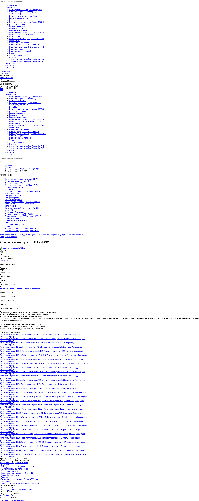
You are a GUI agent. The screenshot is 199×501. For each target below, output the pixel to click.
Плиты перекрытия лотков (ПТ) (22, 12)
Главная (8, 165)
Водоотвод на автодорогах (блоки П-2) (25, 16)
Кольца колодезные (17, 26)
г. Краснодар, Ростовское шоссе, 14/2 (16, 490)
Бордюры (13, 20)
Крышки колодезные (18, 30)
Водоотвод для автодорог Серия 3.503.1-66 (28, 22)
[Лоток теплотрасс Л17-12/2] (12, 248)
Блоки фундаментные (18, 18)
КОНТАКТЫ (10, 68)
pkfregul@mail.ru (7, 487)
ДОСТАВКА (9, 66)
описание (4, 289)
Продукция (4, 465)
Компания (4, 483)
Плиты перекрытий (17, 49)
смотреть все (5, 481)
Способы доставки (32, 289)
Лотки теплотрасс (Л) (18, 14)
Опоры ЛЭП (14, 41)
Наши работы (25, 483)
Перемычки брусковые (19, 43)
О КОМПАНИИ (11, 6)
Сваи (11, 53)
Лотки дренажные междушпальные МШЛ (26, 32)
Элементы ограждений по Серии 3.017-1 (26, 59)
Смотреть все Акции (8, 237)
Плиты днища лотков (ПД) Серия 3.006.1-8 (27, 47)
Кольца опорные (16, 28)
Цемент (12, 57)
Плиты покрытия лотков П (20, 51)
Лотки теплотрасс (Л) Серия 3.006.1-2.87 (26, 39)
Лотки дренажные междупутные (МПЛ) (25, 10)
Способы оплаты (16, 289)
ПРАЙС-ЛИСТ (11, 63)
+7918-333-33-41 (7, 463)
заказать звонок (6, 78)
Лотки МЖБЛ (14, 37)
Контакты (35, 483)
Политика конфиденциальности (13, 500)
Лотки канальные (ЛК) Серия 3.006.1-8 (25, 34)
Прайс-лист (14, 483)
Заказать (4, 260)
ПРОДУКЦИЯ (10, 8)
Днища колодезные (17, 24)
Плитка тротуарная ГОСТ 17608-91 (24, 45)
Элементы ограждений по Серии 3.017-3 (26, 61)
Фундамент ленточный (19, 55)
